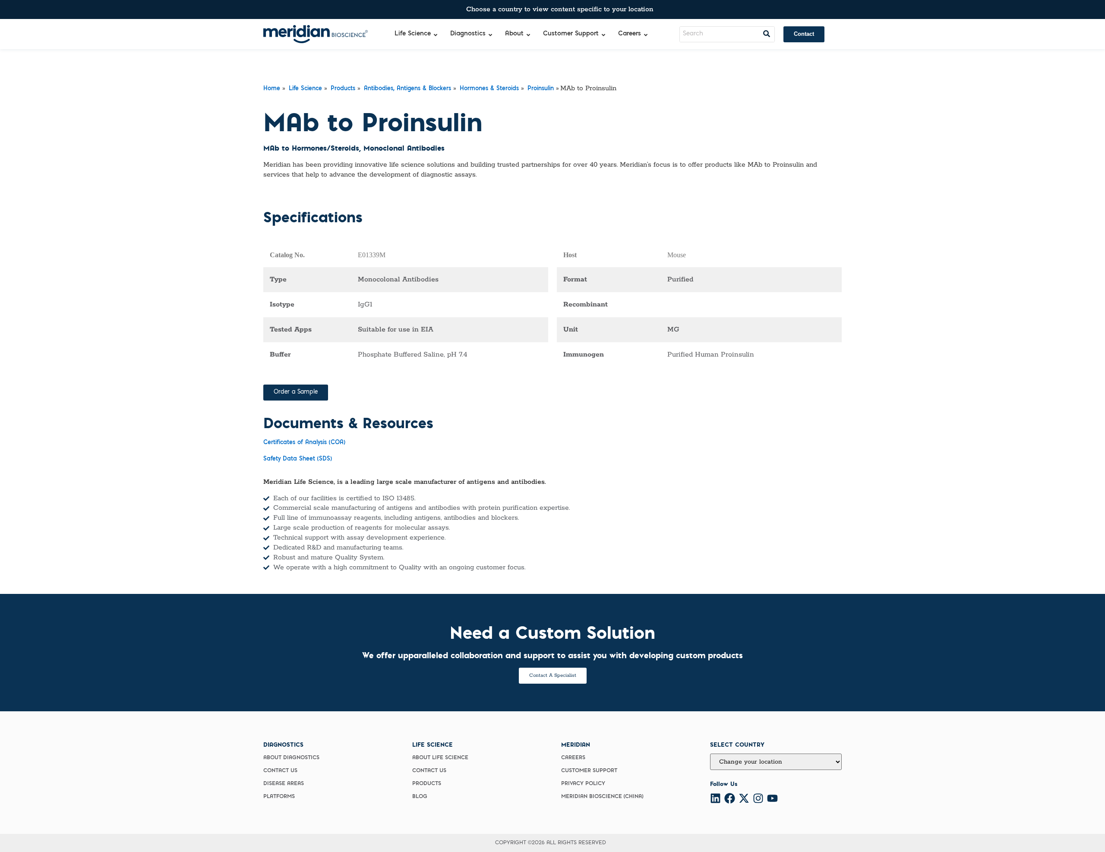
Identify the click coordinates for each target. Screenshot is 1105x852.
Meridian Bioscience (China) (602, 796)
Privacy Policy (583, 783)
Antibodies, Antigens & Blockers (407, 89)
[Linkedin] (715, 798)
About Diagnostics (291, 757)
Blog (419, 796)
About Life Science (440, 757)
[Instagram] (758, 798)
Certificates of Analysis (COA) (304, 442)
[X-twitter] (744, 798)
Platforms (279, 796)
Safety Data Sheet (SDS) (297, 459)
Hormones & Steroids (489, 89)
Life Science (305, 89)
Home (271, 89)
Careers (573, 757)
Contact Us (280, 770)
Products (343, 89)
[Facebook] (729, 798)
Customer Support (589, 770)
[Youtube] (772, 798)
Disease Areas (283, 783)
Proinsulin (540, 89)
